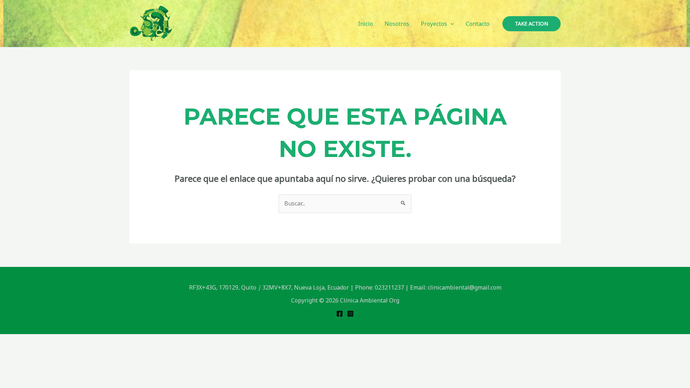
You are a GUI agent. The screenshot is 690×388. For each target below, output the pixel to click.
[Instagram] (350, 313)
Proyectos (434, 24)
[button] (450, 23)
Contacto (477, 24)
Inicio (365, 24)
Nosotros (397, 24)
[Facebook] (339, 313)
